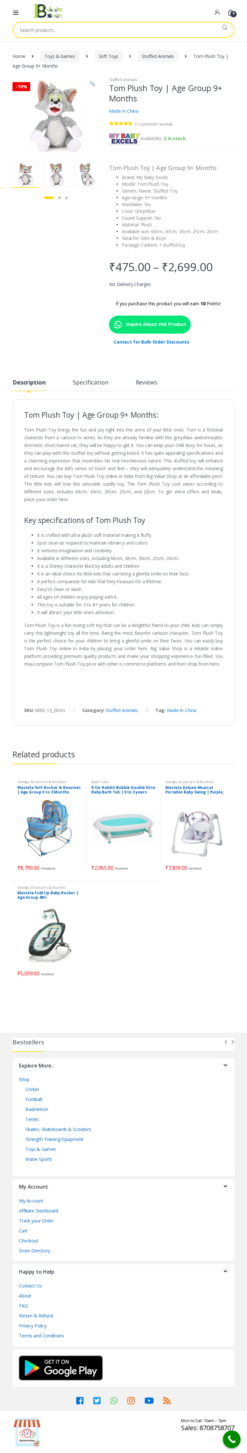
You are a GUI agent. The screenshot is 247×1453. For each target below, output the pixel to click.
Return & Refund (36, 1316)
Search (224, 30)
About (25, 1296)
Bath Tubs (99, 781)
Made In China (123, 111)
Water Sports (38, 1159)
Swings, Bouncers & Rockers (41, 781)
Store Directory (34, 1251)
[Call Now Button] (232, 1439)
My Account (31, 1201)
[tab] (29, 385)
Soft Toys (109, 56)
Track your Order (36, 1221)
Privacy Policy (33, 1326)
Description (29, 382)
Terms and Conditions (41, 1336)
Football (33, 1099)
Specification (90, 382)
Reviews (146, 382)
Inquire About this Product (155, 324)
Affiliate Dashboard (38, 1211)
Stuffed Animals (158, 56)
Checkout (28, 1241)
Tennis (32, 1119)
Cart (23, 1231)
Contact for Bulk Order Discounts (151, 342)
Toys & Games (59, 56)
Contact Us (30, 1286)
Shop (24, 1079)
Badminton (36, 1109)
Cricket (32, 1089)
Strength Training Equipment (54, 1139)
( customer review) (153, 124)
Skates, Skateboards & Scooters (58, 1129)
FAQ (23, 1306)
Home (19, 56)
